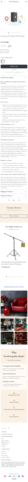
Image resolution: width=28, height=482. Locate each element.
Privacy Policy (4, 455)
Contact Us (3, 453)
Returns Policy (4, 444)
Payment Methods (5, 440)
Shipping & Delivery (5, 442)
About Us (3, 451)
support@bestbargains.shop (7, 434)
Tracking (3, 446)
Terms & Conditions (5, 457)
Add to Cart (14, 66)
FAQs (2, 438)
